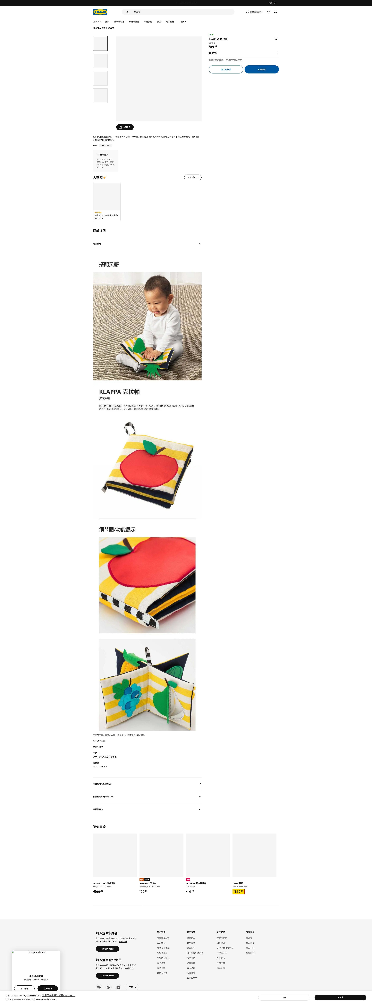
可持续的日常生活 (225, 948)
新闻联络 (250, 943)
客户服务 (191, 943)
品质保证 (191, 967)
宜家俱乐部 (162, 953)
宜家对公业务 (163, 958)
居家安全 (191, 938)
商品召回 (250, 948)
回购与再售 (162, 972)
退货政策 (191, 962)
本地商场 (161, 943)
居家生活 (221, 962)
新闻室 (249, 938)
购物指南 (191, 972)
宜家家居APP (163, 938)
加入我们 (221, 943)
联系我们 (191, 948)
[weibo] (108, 987)
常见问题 (191, 958)
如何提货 (213, 53)
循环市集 (161, 967)
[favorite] (276, 39)
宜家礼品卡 (192, 977)
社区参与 (221, 958)
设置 (284, 997)
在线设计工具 (163, 948)
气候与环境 (222, 953)
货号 (95, 145)
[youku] (118, 987)
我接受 (340, 997)
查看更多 (123, 941)
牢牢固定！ (251, 953)
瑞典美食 (161, 962)
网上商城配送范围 (195, 953)
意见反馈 (221, 967)
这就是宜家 (222, 938)
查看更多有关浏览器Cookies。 (58, 995)
